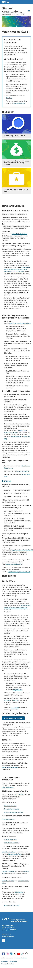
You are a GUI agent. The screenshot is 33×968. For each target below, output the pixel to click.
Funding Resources (10, 839)
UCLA (6, 2)
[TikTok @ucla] (23, 954)
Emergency (4, 961)
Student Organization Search (13, 718)
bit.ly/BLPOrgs (17, 690)
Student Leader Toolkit (15, 854)
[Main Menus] (29, 11)
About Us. (9, 98)
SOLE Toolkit (15, 707)
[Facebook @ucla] (3, 954)
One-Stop (18, 436)
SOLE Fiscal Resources (11, 843)
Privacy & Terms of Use (7, 964)
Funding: (6, 481)
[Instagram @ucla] (7, 954)
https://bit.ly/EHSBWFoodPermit (14, 271)
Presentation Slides (10, 806)
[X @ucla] (15, 954)
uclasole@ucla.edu (19, 103)
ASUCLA (7, 700)
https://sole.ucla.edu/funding (13, 564)
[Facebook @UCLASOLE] (3, 941)
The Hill (15, 700)
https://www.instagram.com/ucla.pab (19, 572)
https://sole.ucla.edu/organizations (20, 323)
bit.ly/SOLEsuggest (8, 787)
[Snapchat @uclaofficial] (27, 954)
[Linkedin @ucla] (11, 954)
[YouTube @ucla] (19, 954)
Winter (13, 436)
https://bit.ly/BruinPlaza (19, 234)
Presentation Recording (11, 809)
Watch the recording (8, 852)
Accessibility (13, 961)
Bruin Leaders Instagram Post (13, 812)
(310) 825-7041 (6, 934)
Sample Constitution (22, 471)
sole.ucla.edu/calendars (10, 767)
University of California (20, 958)
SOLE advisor (19, 794)
